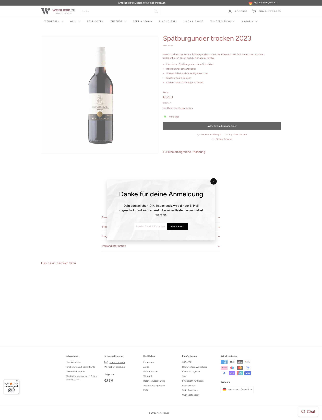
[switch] (11, 390)
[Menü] (17, 381)
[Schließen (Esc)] (213, 181)
